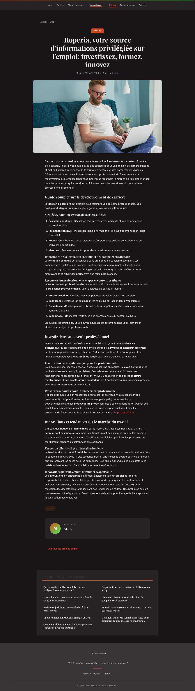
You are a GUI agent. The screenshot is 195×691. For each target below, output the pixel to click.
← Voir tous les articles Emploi (61, 548)
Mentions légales (91, 673)
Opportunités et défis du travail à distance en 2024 (126, 589)
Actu (50, 5)
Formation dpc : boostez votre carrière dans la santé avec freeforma (67, 599)
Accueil (43, 22)
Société (143, 5)
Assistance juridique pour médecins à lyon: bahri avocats (66, 609)
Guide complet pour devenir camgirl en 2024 (67, 617)
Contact (108, 673)
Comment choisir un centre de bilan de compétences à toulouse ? (122, 599)
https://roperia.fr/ (124, 412)
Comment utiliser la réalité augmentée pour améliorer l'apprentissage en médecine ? (125, 619)
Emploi (112, 5)
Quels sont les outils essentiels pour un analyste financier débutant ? (64, 589)
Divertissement (75, 5)
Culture (60, 5)
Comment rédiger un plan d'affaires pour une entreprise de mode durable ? (67, 626)
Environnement (127, 5)
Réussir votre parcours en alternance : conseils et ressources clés (126, 609)
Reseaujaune (97, 653)
